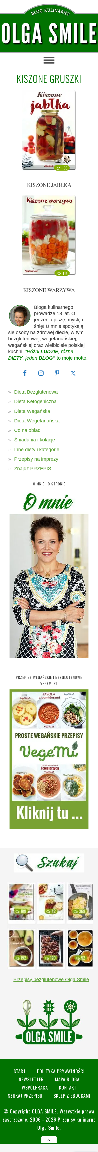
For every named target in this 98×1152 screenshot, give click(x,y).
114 (65, 273)
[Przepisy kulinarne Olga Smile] (49, 33)
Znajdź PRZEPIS (32, 468)
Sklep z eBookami (72, 1095)
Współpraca (35, 1087)
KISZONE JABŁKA (49, 185)
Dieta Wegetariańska (37, 420)
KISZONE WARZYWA (49, 290)
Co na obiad (27, 430)
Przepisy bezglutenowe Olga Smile (51, 979)
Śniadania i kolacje (34, 439)
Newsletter (31, 1079)
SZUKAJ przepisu (25, 1095)
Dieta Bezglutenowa (36, 392)
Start (20, 1071)
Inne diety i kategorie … (40, 449)
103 (65, 168)
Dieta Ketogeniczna (35, 401)
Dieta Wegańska (32, 411)
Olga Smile (44, 1111)
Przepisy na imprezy (36, 459)
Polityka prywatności (61, 1071)
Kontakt (67, 1087)
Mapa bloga (67, 1079)
